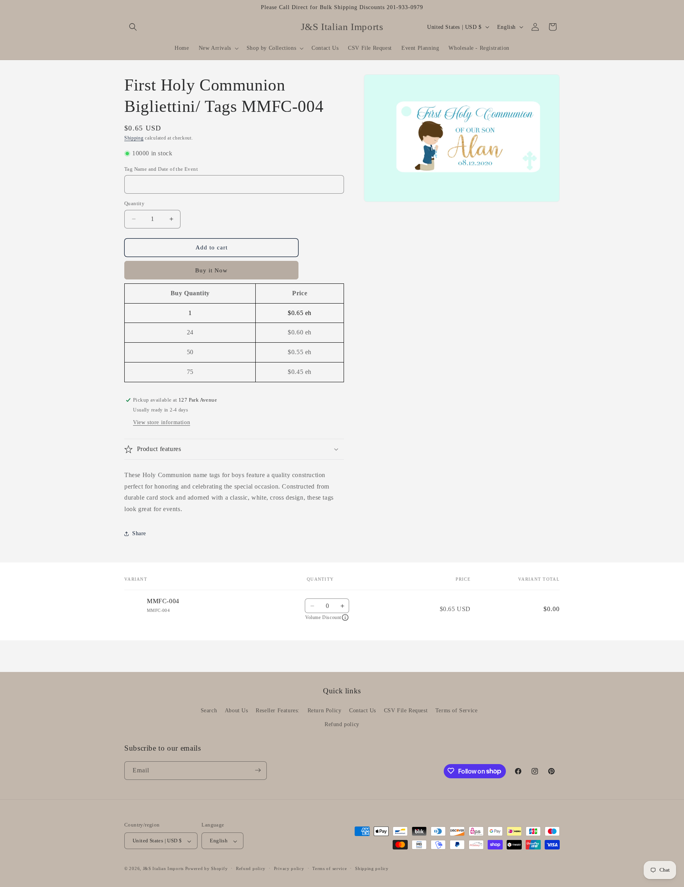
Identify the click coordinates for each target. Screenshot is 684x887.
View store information (161, 422)
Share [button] (139, 533)
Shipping (134, 138)
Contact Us (362, 710)
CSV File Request (406, 710)
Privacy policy (289, 868)
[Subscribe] (257, 770)
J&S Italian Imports (163, 868)
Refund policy (342, 725)
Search (209, 710)
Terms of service (329, 868)
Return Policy (325, 710)
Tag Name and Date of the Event (161, 169)
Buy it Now (211, 270)
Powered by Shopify (206, 868)
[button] (133, 27)
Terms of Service (456, 710)
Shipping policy (372, 868)
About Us (236, 710)
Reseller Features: (278, 710)
